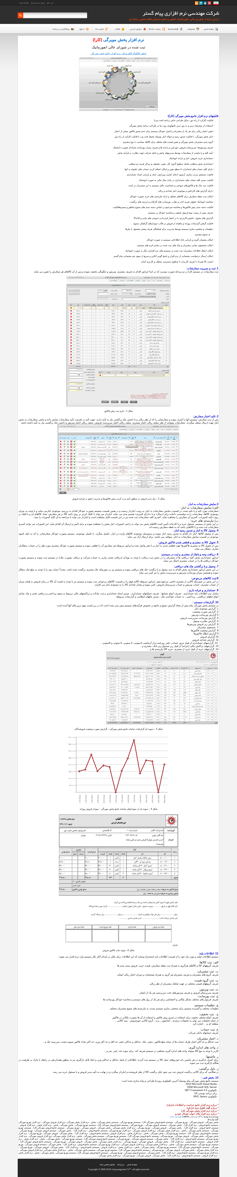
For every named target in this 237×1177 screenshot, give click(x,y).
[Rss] (196, 4)
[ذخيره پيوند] (205, 4)
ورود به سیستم (38, 3)
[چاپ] (209, 4)
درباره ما (120, 1165)
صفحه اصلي (132, 1165)
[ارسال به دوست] (201, 4)
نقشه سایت (24, 3)
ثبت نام (50, 3)
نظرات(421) (176, 1117)
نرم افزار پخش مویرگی (123, 39)
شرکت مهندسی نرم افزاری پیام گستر (181, 14)
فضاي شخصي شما (107, 1165)
